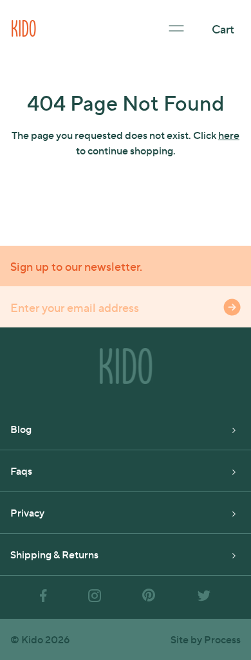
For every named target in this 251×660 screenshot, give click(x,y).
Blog (21, 428)
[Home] (23, 26)
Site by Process (206, 639)
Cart (223, 28)
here (228, 135)
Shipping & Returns (54, 554)
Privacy (27, 512)
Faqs (21, 470)
